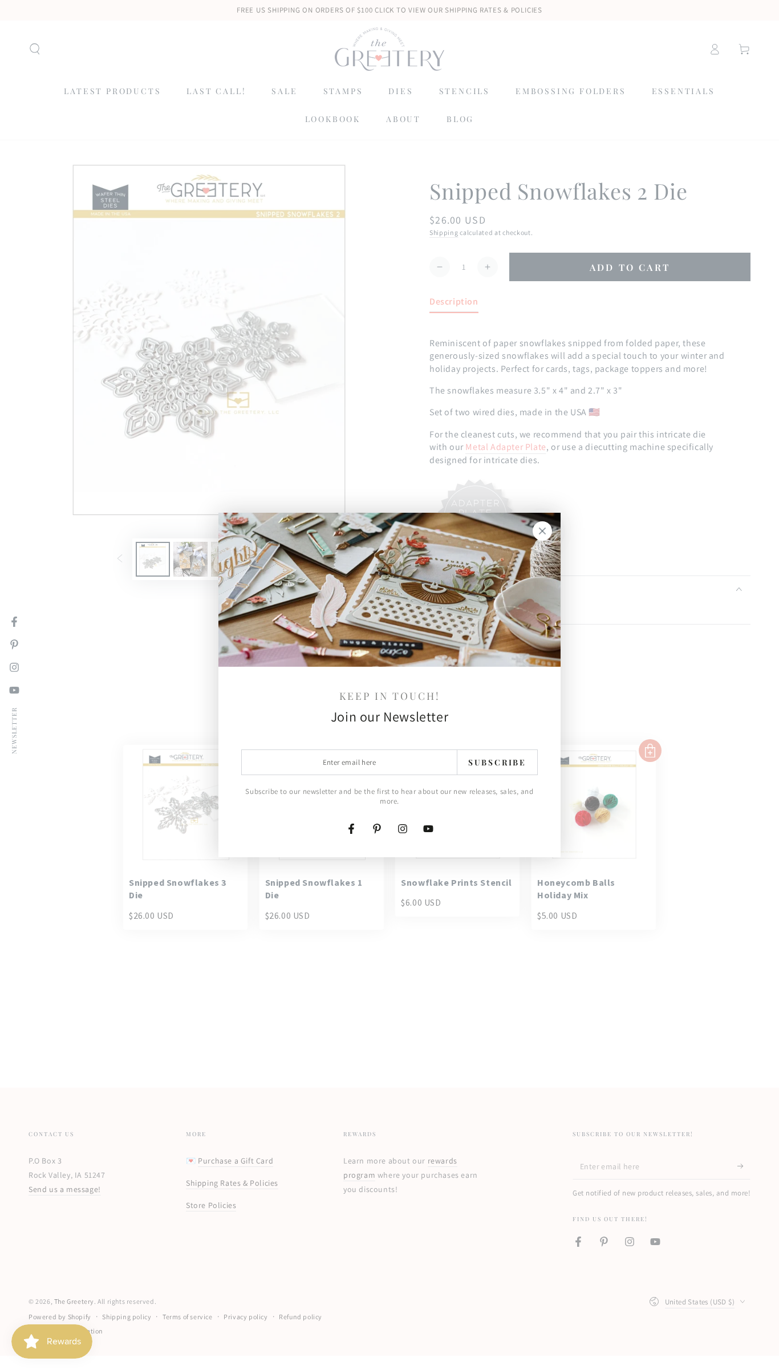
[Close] (542, 531)
